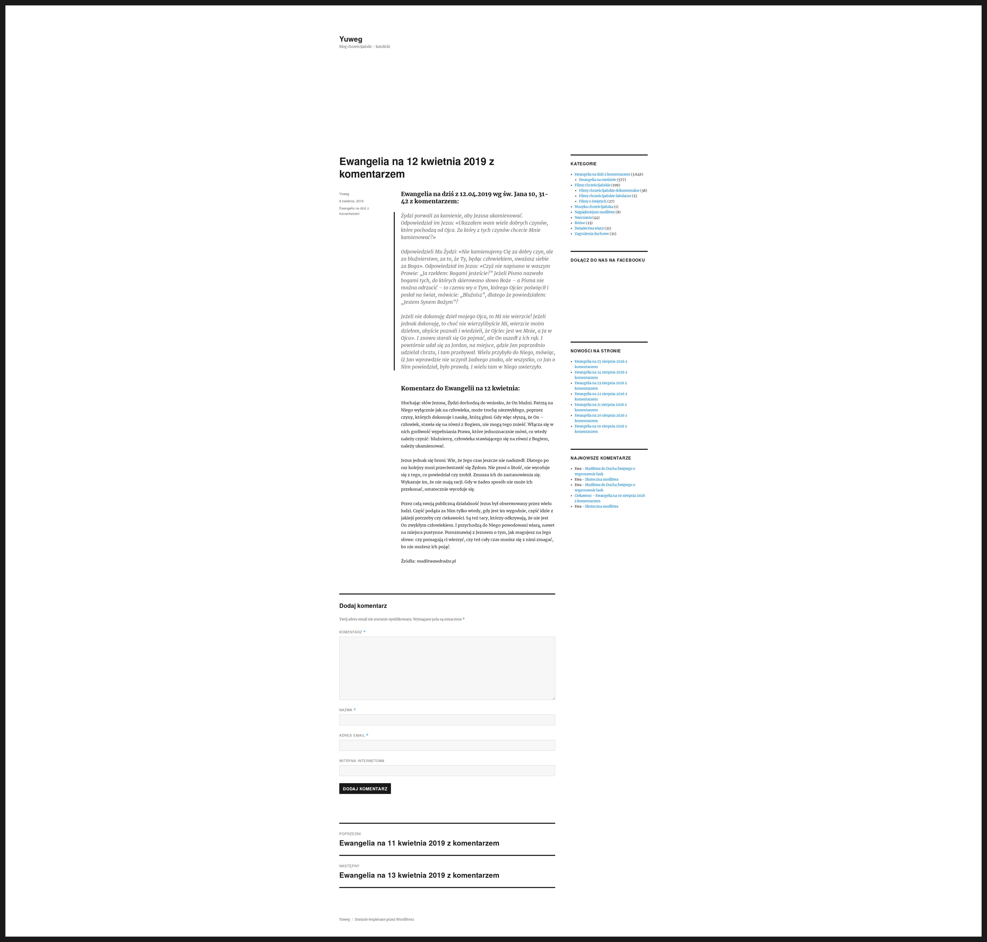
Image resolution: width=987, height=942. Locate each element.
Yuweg (350, 38)
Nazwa (347, 709)
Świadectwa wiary (589, 228)
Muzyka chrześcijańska (594, 207)
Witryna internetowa (362, 760)
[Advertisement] (493, 116)
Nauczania (583, 217)
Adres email (354, 735)
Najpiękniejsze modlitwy (595, 212)
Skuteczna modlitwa (601, 479)
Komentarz (352, 631)
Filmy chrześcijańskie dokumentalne (609, 190)
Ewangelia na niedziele (597, 180)
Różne (580, 223)
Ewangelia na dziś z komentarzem (602, 174)
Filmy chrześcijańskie (592, 185)
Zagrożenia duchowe (592, 234)
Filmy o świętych (593, 201)
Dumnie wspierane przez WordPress (384, 919)
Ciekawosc (583, 495)
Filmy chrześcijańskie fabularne (605, 196)
